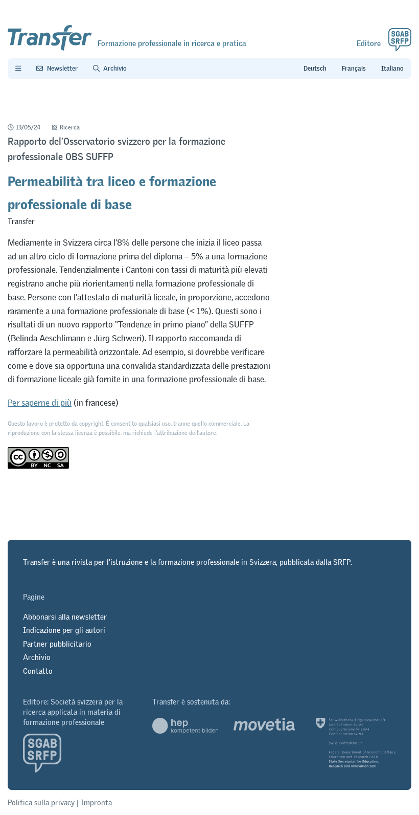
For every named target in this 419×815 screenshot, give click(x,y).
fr (354, 68)
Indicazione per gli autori (64, 630)
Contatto (38, 671)
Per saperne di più (40, 402)
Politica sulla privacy (41, 802)
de (315, 68)
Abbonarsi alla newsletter (65, 617)
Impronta (96, 802)
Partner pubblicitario (57, 644)
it (392, 68)
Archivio (37, 657)
